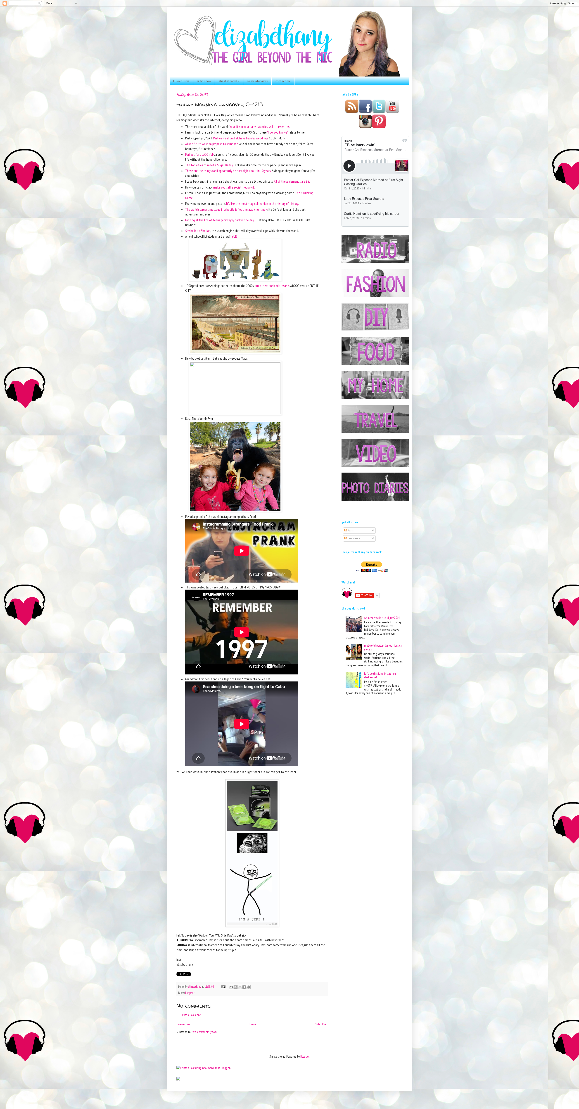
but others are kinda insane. (272, 285)
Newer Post (184, 1024)
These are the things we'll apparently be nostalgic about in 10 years (228, 170)
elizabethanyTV (229, 81)
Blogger (304, 1056)
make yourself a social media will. (234, 187)
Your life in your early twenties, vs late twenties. (260, 126)
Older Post (321, 1024)
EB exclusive (181, 81)
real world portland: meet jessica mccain (383, 647)
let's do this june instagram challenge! (380, 675)
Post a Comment (191, 1015)
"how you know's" (277, 132)
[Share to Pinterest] (248, 987)
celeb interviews (257, 81)
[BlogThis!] (235, 987)
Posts (350, 530)
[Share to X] (239, 987)
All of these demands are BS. (291, 181)
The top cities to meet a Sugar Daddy (209, 165)
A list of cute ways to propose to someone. (212, 143)
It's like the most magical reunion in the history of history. (262, 203)
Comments (353, 538)
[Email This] (231, 987)
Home (252, 1024)
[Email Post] (223, 986)
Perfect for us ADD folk (199, 154)
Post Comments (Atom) (204, 1032)
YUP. (234, 236)
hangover (190, 992)
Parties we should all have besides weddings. (240, 138)
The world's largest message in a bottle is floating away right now (226, 209)
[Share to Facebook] (244, 987)
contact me (283, 81)
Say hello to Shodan (197, 230)
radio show (204, 81)
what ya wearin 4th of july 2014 (382, 618)
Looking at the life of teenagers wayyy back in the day (219, 220)
